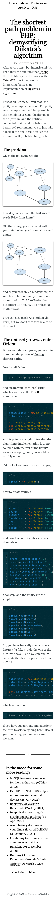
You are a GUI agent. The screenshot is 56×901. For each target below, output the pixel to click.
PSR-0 (35, 392)
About (24, 3)
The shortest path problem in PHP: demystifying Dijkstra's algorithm (28, 38)
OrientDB (9, 80)
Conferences (39, 3)
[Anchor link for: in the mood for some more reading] (4, 768)
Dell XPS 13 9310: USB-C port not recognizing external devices (30, 795)
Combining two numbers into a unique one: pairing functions (29, 842)
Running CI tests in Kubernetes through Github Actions (28, 859)
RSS (35, 7)
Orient (43, 72)
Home (13, 3)
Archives (23, 7)
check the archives (24, 872)
